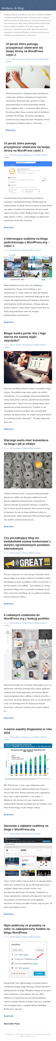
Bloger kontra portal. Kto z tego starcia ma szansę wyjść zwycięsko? (25, 337)
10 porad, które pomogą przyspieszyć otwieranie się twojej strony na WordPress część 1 (27, 147)
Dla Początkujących (27, 345)
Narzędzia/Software (16, 250)
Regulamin (29, 1034)
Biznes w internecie (15, 345)
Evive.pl (32, 1036)
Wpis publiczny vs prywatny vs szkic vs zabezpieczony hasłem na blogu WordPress (27, 929)
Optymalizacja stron (31, 59)
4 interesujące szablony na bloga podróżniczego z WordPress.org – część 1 (26, 242)
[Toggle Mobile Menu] (51, 5)
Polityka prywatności (42, 1034)
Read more (11, 130)
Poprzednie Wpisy (12, 1023)
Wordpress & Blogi (43, 59)
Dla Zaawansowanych (18, 59)
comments (37, 250)
